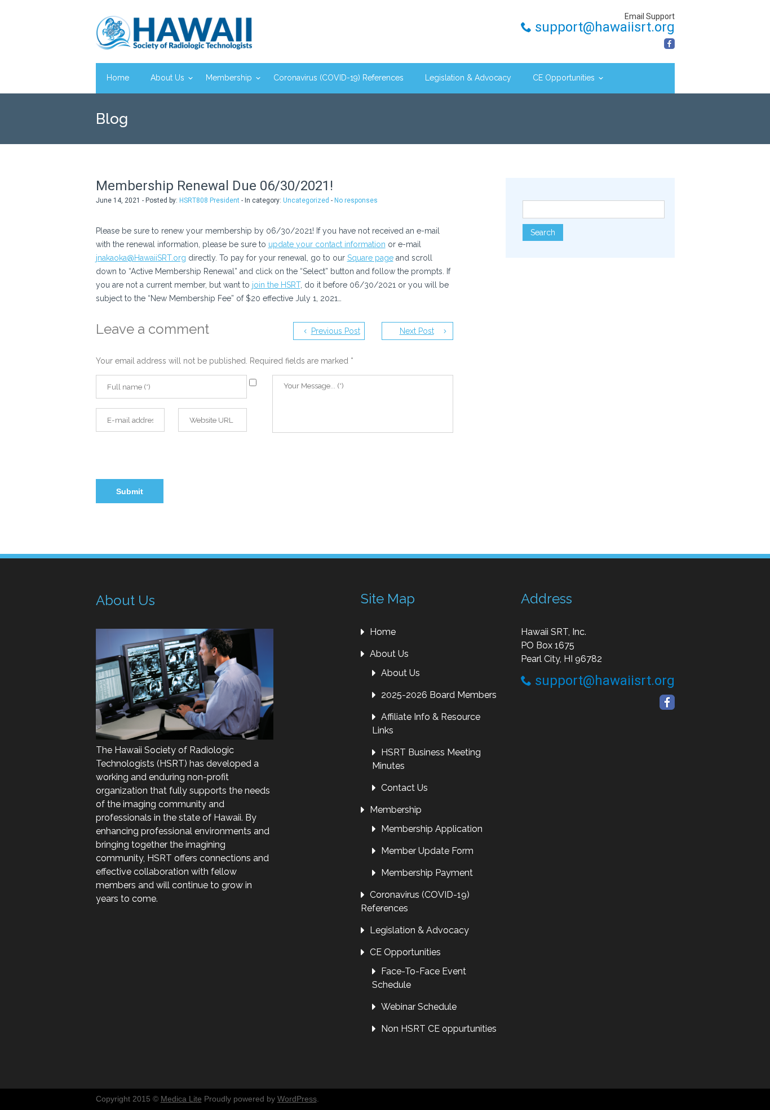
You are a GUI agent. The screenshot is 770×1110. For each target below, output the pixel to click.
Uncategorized (306, 200)
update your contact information (327, 244)
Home (118, 77)
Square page (370, 257)
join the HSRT (276, 284)
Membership (229, 77)
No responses (356, 200)
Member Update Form (427, 850)
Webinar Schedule (419, 1006)
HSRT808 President (209, 200)
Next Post (417, 330)
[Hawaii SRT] (174, 33)
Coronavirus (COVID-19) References (338, 77)
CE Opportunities (564, 77)
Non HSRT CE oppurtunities (439, 1028)
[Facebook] (669, 43)
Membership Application (432, 828)
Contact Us (404, 787)
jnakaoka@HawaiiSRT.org (141, 257)
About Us (167, 77)
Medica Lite (181, 1098)
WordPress (297, 1098)
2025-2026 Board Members (439, 695)
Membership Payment (427, 872)
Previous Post (335, 330)
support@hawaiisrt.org (603, 27)
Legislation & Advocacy (468, 77)
